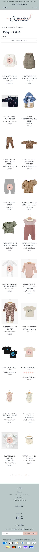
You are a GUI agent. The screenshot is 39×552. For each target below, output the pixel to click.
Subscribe (30, 533)
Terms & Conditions (19, 500)
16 (26, 475)
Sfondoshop (19, 540)
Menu (6, 8)
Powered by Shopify (29, 540)
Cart (35, 8)
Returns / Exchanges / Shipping (19, 495)
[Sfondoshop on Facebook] (17, 518)
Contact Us (19, 497)
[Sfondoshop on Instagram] (22, 518)
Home (3, 27)
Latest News (19, 506)
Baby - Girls (11, 27)
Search (19, 492)
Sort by (4, 37)
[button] (29, 373)
